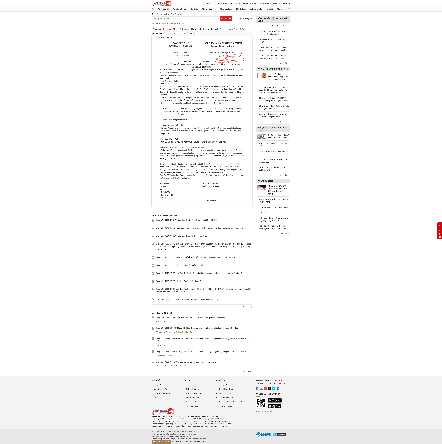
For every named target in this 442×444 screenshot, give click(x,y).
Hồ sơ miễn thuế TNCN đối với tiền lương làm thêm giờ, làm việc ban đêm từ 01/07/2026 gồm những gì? (273, 89)
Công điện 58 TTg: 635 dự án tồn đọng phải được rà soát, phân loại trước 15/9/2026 (273, 209)
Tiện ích (280, 9)
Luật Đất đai (187, 441)
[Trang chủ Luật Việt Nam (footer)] (163, 414)
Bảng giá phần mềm (226, 385)
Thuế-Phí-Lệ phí (162, 355)
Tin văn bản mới (209, 9)
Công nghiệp (160, 332)
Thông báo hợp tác (225, 406)
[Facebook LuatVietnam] (257, 389)
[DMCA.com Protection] (279, 435)
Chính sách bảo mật (226, 397)
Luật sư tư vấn (255, 9)
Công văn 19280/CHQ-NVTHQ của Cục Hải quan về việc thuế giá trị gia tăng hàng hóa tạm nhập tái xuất (201, 351)
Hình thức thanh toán (226, 389)
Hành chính (160, 366)
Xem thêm (247, 307)
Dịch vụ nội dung (192, 402)
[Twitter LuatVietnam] (273, 389)
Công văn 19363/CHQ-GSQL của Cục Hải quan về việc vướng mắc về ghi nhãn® (191, 318)
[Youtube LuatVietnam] (265, 389)
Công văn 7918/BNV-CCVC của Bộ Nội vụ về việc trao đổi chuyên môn (186, 362)
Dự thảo (194, 9)
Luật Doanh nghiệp (174, 441)
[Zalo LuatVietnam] (261, 389)
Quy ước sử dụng (225, 393)
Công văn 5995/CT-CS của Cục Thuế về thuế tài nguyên (180, 265)
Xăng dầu (188, 332)
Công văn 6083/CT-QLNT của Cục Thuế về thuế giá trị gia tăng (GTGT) (186, 220)
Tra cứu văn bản (180, 9)
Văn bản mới (163, 9)
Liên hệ (156, 397)
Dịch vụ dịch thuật (192, 397)
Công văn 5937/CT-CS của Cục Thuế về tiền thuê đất (179, 281)
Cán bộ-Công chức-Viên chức (176, 366)
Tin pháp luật (226, 9)
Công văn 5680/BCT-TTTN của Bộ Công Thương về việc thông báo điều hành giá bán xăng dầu (197, 328)
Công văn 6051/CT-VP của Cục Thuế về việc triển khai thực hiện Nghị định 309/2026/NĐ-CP (196, 257)
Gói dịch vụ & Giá (249, 3)
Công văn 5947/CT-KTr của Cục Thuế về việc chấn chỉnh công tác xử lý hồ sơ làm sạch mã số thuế (199, 273)
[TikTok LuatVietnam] (269, 389)
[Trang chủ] (153, 9)
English (266, 3)
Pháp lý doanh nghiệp (194, 393)
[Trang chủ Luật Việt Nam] (162, 3)
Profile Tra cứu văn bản (162, 393)
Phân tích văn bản (192, 389)
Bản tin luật (241, 9)
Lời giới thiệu (158, 385)
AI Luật (269, 9)
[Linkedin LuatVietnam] (278, 389)
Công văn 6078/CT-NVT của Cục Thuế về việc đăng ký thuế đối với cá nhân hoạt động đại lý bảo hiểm (200, 228)
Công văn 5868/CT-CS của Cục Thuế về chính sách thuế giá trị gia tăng (187, 300)
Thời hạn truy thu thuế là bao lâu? (271, 26)
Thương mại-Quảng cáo (175, 332)
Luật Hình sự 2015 (200, 441)
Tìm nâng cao (246, 19)
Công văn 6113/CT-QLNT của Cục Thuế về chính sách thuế (181, 236)
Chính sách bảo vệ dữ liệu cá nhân (231, 402)
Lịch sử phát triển (160, 389)
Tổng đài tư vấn (192, 406)
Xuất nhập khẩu (161, 322)
